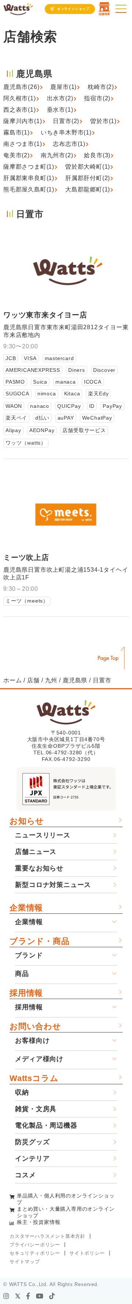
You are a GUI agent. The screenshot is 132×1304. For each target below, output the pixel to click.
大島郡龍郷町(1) (87, 189)
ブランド (29, 955)
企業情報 (26, 907)
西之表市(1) (19, 110)
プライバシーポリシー (35, 1244)
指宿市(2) (97, 98)
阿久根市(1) (19, 98)
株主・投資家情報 (38, 1222)
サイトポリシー (87, 1253)
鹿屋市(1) (63, 87)
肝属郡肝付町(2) (87, 178)
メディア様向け (39, 1059)
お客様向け (32, 1040)
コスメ (25, 1175)
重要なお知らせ (39, 868)
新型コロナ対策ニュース (53, 884)
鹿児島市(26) (21, 87)
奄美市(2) (16, 155)
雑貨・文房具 (35, 1109)
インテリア (32, 1158)
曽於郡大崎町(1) (87, 167)
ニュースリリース (42, 835)
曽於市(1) (103, 121)
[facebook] (28, 1296)
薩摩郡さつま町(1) (28, 167)
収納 (22, 1092)
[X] (18, 1296)
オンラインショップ (73, 9)
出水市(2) (60, 98)
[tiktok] (52, 1296)
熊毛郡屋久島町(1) (28, 189)
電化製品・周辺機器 (46, 1125)
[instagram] (6, 1296)
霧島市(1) (16, 132)
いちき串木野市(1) (66, 132)
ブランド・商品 (40, 941)
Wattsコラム (34, 1078)
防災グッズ (32, 1142)
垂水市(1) (60, 110)
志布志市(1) (69, 144)
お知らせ (27, 821)
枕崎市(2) (101, 87)
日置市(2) (66, 121)
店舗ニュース (35, 851)
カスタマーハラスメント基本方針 (47, 1236)
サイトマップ (25, 1261)
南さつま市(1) (22, 144)
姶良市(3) (97, 155)
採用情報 (26, 993)
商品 (22, 973)
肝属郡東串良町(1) (28, 178)
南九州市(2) (57, 155)
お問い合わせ (35, 1026)
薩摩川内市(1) (22, 121)
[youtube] (40, 1296)
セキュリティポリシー (35, 1253)
